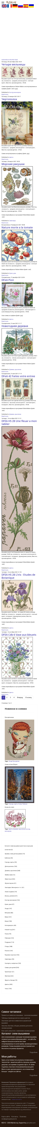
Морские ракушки (13, 164)
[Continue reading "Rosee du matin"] (19, 818)
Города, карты (13, 804)
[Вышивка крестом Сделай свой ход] (19, 389)
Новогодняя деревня (15, 326)
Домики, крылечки (15, 369)
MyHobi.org (18, 1109)
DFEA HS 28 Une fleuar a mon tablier (19, 422)
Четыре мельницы (13, 64)
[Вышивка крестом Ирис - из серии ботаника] (19, 595)
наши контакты (17, 1099)
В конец (28, 697)
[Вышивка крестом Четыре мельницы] (19, 72)
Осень (20, 804)
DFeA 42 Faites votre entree (18, 376)
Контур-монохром (15, 92)
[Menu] (3, 2)
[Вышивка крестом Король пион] (19, 294)
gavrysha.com (31, 1123)
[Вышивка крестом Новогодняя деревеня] (19, 341)
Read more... (5, 94)
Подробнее (33, 1052)
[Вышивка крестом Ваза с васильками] (19, 657)
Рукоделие (16, 761)
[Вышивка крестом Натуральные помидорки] (19, 245)
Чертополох (9, 99)
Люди (10, 761)
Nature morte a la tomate (17, 227)
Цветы (11, 157)
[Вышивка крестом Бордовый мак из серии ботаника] (19, 488)
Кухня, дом (12, 273)
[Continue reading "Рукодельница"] (19, 739)
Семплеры (12, 220)
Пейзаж (24, 804)
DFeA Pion (8, 280)
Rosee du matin (9, 807)
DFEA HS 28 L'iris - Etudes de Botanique (18, 576)
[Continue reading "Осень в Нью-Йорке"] (19, 785)
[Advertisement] (19, 28)
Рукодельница (9, 717)
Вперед (20, 697)
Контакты (14, 1116)
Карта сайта (6, 1116)
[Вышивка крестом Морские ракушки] (19, 186)
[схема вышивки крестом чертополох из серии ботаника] (19, 123)
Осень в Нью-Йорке (11, 764)
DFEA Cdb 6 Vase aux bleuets (19, 634)
